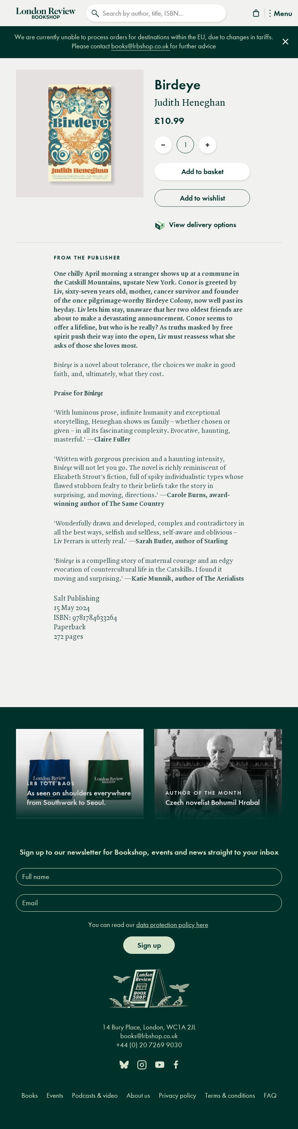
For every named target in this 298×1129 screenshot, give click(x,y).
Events (55, 1095)
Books (29, 1095)
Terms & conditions (230, 1095)
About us (138, 1095)
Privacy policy (177, 1095)
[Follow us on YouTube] (159, 1064)
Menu (283, 14)
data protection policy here (172, 924)
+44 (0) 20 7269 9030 (149, 1045)
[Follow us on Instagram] (141, 1064)
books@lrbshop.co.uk (140, 46)
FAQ (270, 1095)
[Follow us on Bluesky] (124, 1064)
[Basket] (256, 14)
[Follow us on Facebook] (176, 1064)
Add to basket (202, 171)
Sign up (149, 945)
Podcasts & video (95, 1095)
